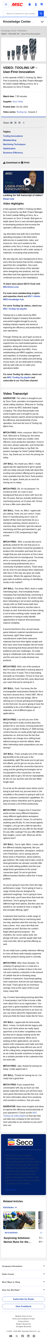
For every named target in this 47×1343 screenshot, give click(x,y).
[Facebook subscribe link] (23, 1336)
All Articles (22, 31)
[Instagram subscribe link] (34, 1336)
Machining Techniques (14, 144)
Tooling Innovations (13, 136)
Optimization (9, 148)
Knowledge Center (17, 21)
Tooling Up (22, 112)
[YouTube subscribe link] (11, 1336)
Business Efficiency (13, 153)
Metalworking (9, 140)
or (17, 162)
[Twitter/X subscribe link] (17, 1336)
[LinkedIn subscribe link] (28, 1336)
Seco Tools (18, 101)
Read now (8, 199)
